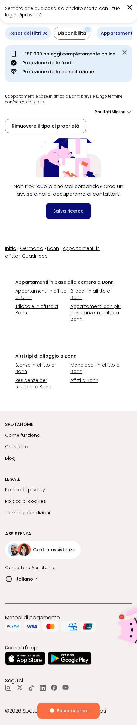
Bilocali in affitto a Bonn (90, 294)
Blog (10, 458)
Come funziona (22, 435)
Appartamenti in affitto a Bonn (41, 294)
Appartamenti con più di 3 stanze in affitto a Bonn (95, 312)
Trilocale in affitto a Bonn (36, 309)
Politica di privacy (25, 490)
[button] (72, 33)
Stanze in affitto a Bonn (34, 368)
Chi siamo (16, 446)
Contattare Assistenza (30, 567)
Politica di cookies (25, 501)
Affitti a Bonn (84, 380)
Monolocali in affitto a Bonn (94, 368)
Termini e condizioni (27, 512)
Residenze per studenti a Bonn (33, 383)
